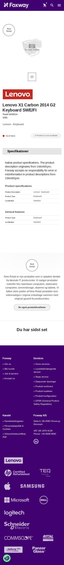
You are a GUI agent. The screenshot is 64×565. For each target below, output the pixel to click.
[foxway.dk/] (16, 5)
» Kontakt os (9, 378)
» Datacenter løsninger (45, 381)
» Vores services (42, 364)
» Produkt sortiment (43, 386)
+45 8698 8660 (48, 434)
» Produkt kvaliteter (43, 391)
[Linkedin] (37, 441)
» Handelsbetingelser (13, 421)
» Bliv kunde (9, 369)
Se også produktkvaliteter (32, 307)
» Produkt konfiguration (45, 396)
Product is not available (45, 135)
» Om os (7, 364)
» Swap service (41, 377)
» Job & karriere (10, 374)
